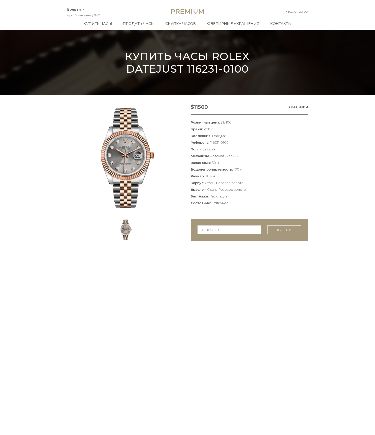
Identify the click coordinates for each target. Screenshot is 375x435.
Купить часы (98, 23)
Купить (284, 230)
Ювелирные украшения (233, 23)
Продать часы (139, 23)
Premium (187, 11)
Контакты (281, 23)
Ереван (74, 9)
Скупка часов (180, 23)
